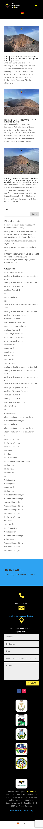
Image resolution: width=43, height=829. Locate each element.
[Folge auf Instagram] (24, 691)
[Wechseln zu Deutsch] (22, 12)
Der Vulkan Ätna (10, 297)
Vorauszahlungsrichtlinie (13, 502)
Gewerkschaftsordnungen (14, 421)
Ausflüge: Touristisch (12, 290)
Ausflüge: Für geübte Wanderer (16, 286)
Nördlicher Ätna (10, 345)
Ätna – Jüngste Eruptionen (14, 272)
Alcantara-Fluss (10, 406)
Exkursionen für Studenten (14, 322)
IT (5, 435)
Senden (32, 683)
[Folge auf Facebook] (19, 691)
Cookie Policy (28, 810)
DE (5, 294)
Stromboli (8, 520)
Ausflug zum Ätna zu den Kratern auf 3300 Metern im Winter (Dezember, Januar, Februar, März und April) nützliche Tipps (20, 234)
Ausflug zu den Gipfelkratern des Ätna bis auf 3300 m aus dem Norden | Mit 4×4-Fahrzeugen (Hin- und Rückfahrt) (21, 180)
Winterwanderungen (12, 319)
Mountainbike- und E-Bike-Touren (17, 461)
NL (5, 476)
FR (5, 409)
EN (5, 301)
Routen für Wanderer (12, 439)
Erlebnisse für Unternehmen (15, 326)
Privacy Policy (15, 810)
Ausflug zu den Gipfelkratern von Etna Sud (20, 282)
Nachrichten (9, 465)
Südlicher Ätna (9, 356)
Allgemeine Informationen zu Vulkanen (19, 417)
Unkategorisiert (10, 413)
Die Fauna (8, 450)
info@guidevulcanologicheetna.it (21, 616)
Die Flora (7, 454)
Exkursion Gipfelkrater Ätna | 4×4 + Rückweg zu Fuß (20, 121)
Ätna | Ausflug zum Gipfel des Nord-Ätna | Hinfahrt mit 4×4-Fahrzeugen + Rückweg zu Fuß (21, 58)
